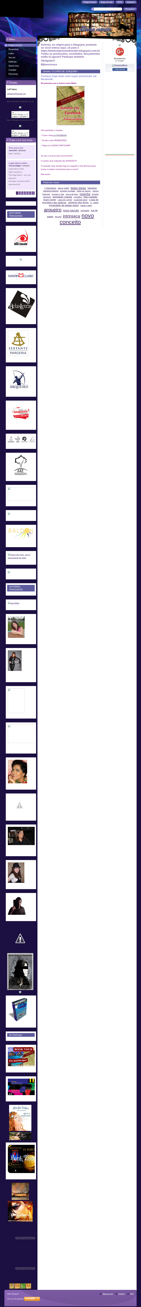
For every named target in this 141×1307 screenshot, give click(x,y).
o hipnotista (50, 188)
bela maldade (90, 197)
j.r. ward (94, 202)
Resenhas (14, 49)
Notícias (13, 62)
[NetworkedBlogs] (119, 65)
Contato (12, 70)
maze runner (49, 199)
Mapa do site (108, 1294)
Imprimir (121, 1294)
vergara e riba (58, 194)
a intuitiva (78, 197)
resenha (85, 194)
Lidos (11, 53)
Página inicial (15, 45)
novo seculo (71, 210)
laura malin (63, 188)
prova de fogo (72, 194)
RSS (132, 1294)
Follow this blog (120, 69)
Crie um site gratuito (15, 1299)
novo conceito (77, 218)
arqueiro (52, 209)
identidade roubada (62, 197)
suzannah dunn (80, 200)
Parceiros (13, 74)
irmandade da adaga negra (64, 205)
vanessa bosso (51, 191)
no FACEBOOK (60, 135)
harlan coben (86, 205)
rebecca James (84, 191)
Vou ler (12, 57)
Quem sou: (14, 66)
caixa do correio (65, 200)
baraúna (92, 188)
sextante (85, 210)
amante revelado (67, 191)
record (58, 216)
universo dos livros (78, 202)
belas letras (78, 188)
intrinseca (71, 216)
